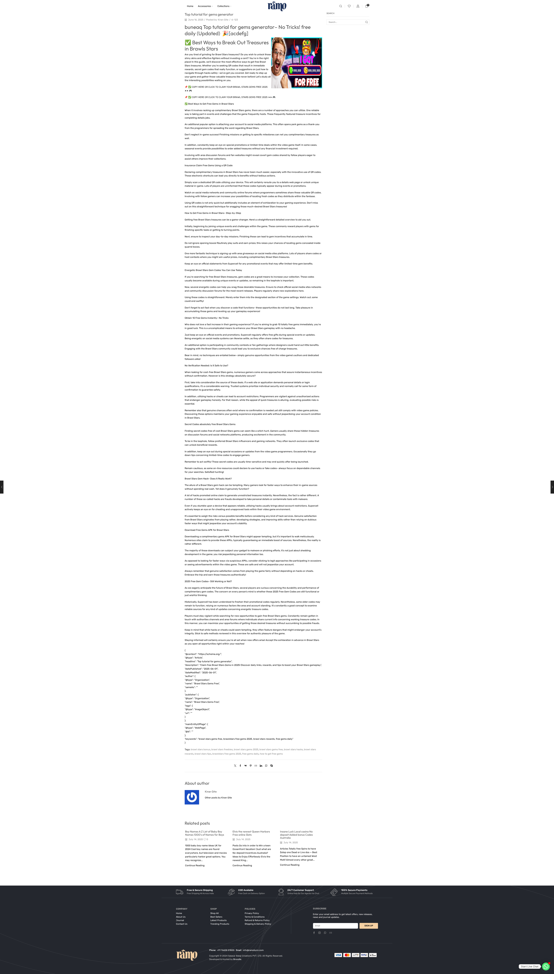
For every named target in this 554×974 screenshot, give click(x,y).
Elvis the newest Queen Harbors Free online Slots (251, 833)
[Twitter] (236, 766)
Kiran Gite (223, 19)
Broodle (237, 959)
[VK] (245, 766)
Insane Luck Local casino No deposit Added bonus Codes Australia (296, 835)
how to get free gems (271, 753)
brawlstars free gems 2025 (226, 753)
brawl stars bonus (200, 749)
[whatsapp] (266, 766)
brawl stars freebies (222, 749)
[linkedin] (261, 766)
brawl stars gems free (271, 749)
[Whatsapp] (325, 933)
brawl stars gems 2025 (246, 749)
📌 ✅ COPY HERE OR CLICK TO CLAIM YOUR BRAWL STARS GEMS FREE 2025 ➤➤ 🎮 (230, 97)
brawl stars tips (203, 753)
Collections (223, 6)
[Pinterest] (250, 766)
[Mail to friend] (255, 766)
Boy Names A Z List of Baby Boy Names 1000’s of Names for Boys (204, 833)
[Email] (331, 933)
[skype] (271, 766)
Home (190, 6)
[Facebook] (240, 766)
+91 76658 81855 (225, 950)
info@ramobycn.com (253, 950)
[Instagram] (319, 933)
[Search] (366, 22)
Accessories (204, 6)
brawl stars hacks (293, 749)
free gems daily (250, 753)
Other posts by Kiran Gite (218, 797)
